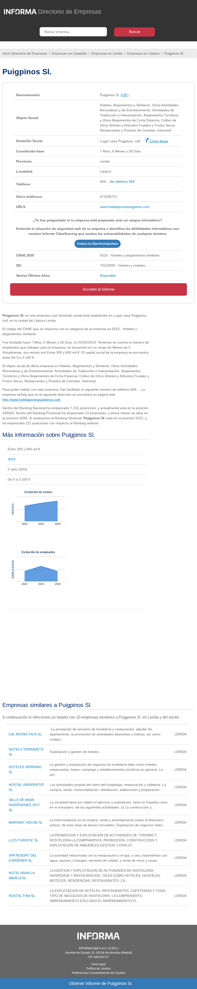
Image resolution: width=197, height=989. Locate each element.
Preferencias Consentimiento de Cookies (98, 973)
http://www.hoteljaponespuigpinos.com (31, 399)
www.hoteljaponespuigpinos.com (124, 207)
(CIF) (125, 95)
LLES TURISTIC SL (23, 840)
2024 (11, 459)
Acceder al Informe (99, 289)
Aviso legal (98, 964)
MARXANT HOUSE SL (26, 822)
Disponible (108, 275)
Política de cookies (98, 968)
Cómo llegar (158, 141)
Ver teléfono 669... (123, 181)
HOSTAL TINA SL (22, 896)
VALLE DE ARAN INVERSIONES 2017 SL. (24, 805)
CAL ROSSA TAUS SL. (26, 734)
